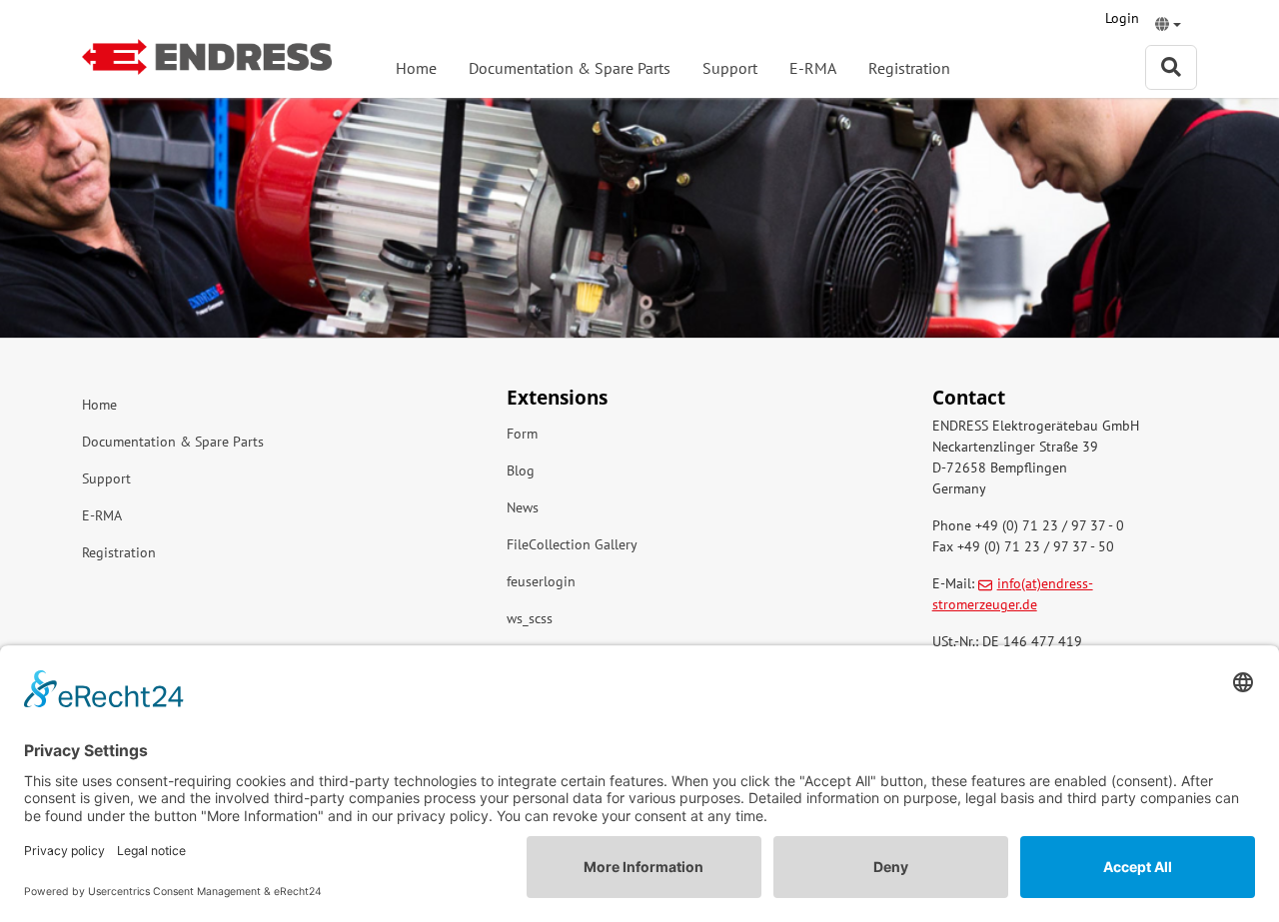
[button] (1168, 26)
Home (416, 68)
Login (1122, 18)
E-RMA (812, 68)
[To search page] (1171, 67)
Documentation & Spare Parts (569, 68)
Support (729, 68)
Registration (909, 68)
